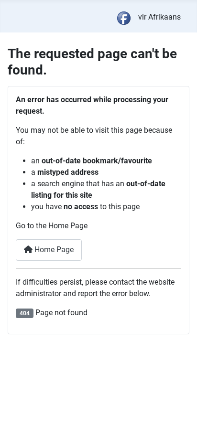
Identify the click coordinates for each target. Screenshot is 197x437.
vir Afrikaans (159, 16)
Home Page (53, 249)
